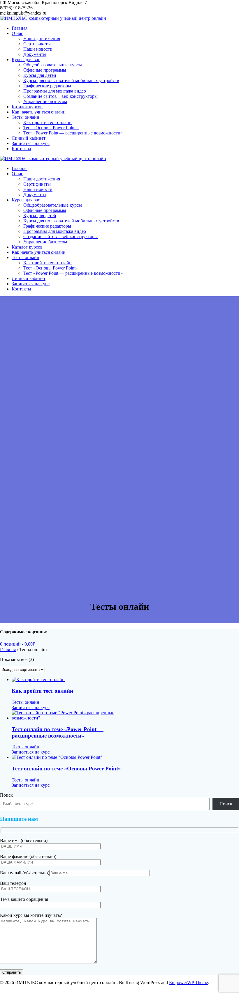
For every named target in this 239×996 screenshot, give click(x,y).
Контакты (21, 148)
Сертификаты (37, 43)
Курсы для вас (26, 59)
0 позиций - (17, 643)
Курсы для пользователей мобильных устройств (71, 80)
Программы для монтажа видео (54, 90)
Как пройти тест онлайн (47, 122)
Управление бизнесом (45, 101)
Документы (34, 54)
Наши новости (37, 49)
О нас (17, 33)
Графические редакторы (47, 85)
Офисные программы (44, 70)
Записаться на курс (31, 143)
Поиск (6, 795)
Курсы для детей (39, 75)
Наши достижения (41, 38)
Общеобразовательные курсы (52, 64)
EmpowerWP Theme (188, 982)
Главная (19, 28)
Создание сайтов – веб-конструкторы (60, 96)
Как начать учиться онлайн (39, 111)
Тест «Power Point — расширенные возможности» (73, 132)
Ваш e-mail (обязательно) (24, 872)
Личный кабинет (28, 138)
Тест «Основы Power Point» (51, 127)
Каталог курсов (27, 106)
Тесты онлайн (25, 117)
